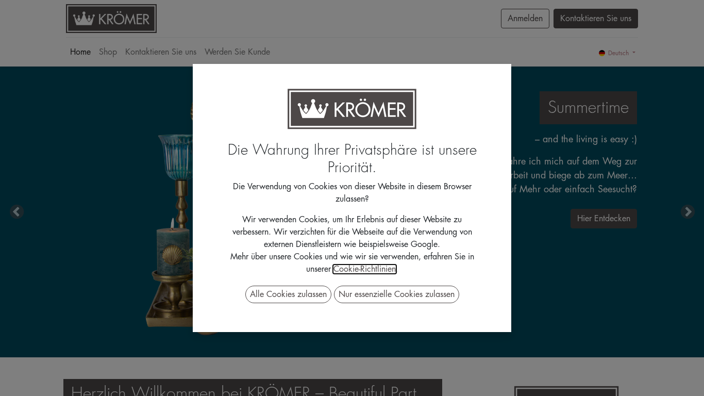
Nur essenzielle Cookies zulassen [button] (397, 294)
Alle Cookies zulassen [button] (288, 294)
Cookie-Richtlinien (364, 269)
